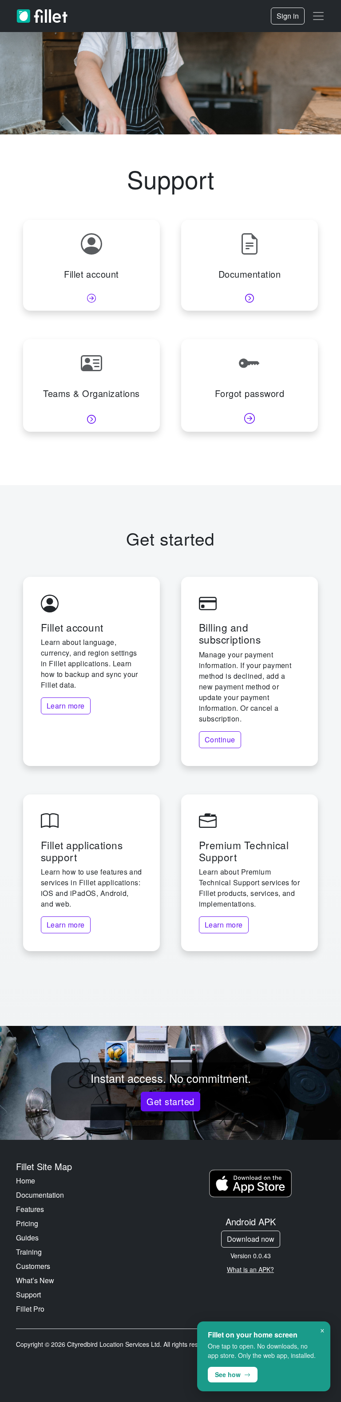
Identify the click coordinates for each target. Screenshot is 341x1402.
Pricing (27, 1223)
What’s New (35, 1280)
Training (29, 1252)
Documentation (40, 1195)
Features (30, 1209)
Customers (33, 1266)
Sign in (288, 16)
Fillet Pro (30, 1309)
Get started (170, 1101)
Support (28, 1294)
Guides (27, 1237)
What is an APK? (250, 1269)
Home (25, 1180)
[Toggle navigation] (318, 16)
